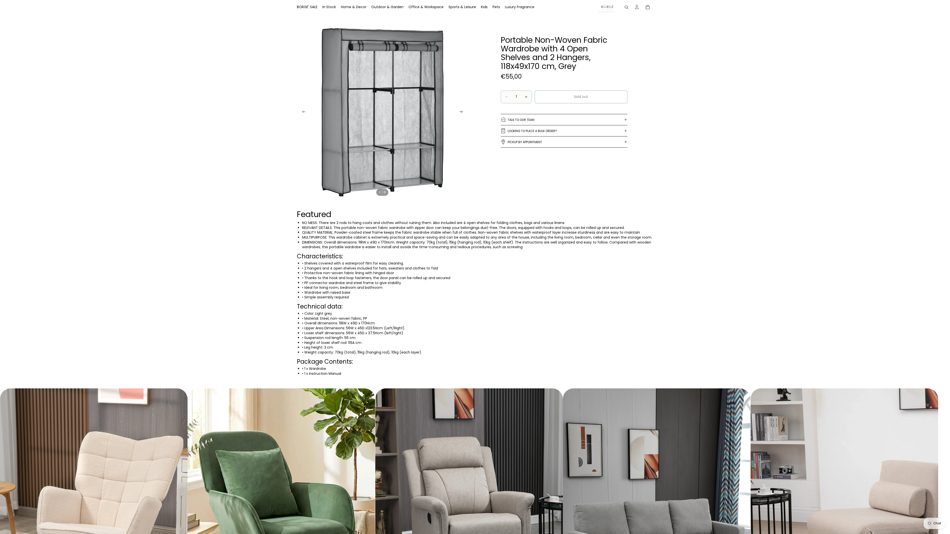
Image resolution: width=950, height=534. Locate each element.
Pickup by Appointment (525, 142)
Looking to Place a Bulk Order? (532, 131)
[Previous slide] (302, 112)
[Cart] (647, 7)
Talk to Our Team (521, 120)
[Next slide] (462, 112)
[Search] (626, 7)
